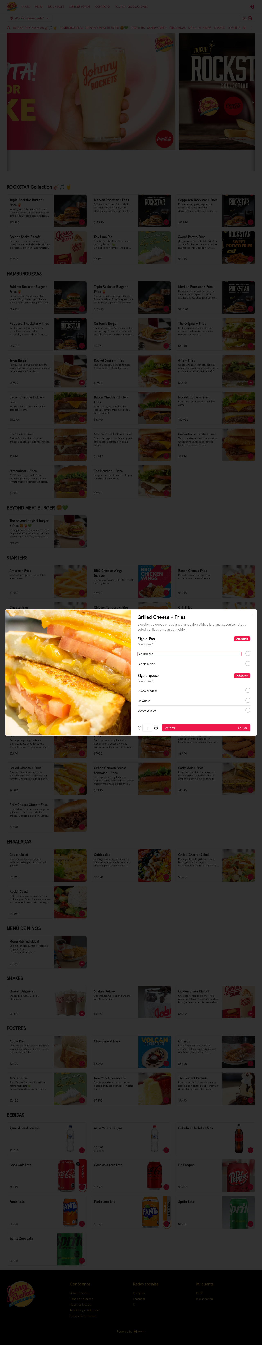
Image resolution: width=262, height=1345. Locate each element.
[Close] (252, 614)
